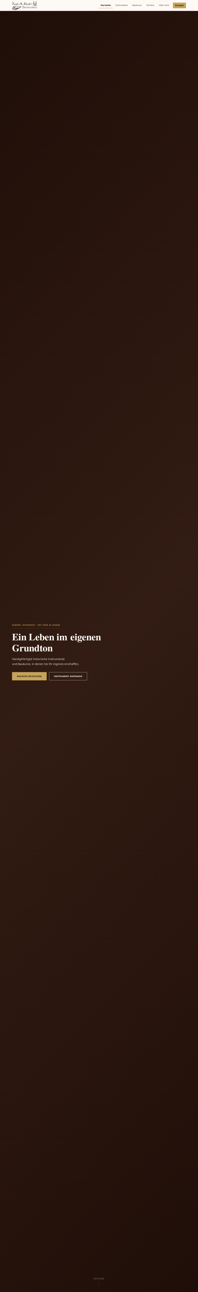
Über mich (164, 5)
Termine (150, 5)
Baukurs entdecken (29, 676)
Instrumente (122, 5)
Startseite (106, 5)
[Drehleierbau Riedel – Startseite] (24, 5)
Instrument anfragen (68, 676)
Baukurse (137, 5)
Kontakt (179, 5)
